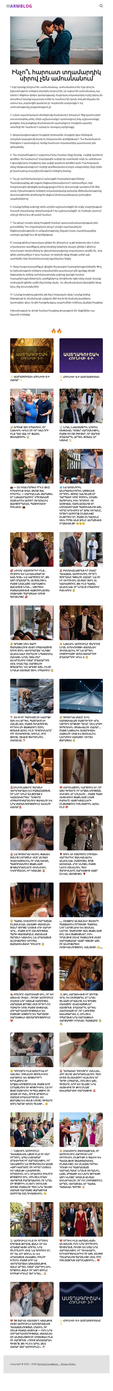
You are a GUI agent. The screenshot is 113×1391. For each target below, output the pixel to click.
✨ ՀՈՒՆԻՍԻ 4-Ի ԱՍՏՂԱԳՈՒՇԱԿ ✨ (79, 378)
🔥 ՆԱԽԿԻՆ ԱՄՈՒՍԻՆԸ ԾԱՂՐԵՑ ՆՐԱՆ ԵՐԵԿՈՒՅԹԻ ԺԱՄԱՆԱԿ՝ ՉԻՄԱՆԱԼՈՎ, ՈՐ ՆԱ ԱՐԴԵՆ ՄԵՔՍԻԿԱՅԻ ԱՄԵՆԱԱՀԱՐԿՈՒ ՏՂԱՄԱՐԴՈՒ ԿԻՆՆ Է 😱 (79, 651)
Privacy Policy (68, 1364)
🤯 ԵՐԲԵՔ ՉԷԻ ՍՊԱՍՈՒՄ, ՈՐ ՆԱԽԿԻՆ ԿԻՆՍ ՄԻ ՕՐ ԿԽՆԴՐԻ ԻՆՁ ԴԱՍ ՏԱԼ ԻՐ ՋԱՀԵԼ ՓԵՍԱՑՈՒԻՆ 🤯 (29, 432)
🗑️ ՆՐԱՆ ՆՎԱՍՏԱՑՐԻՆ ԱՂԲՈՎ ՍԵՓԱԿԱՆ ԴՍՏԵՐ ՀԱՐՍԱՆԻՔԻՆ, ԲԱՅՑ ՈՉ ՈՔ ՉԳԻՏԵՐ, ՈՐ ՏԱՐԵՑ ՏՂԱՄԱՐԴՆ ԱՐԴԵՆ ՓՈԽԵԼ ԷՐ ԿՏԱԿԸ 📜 (79, 434)
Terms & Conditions (48, 1364)
